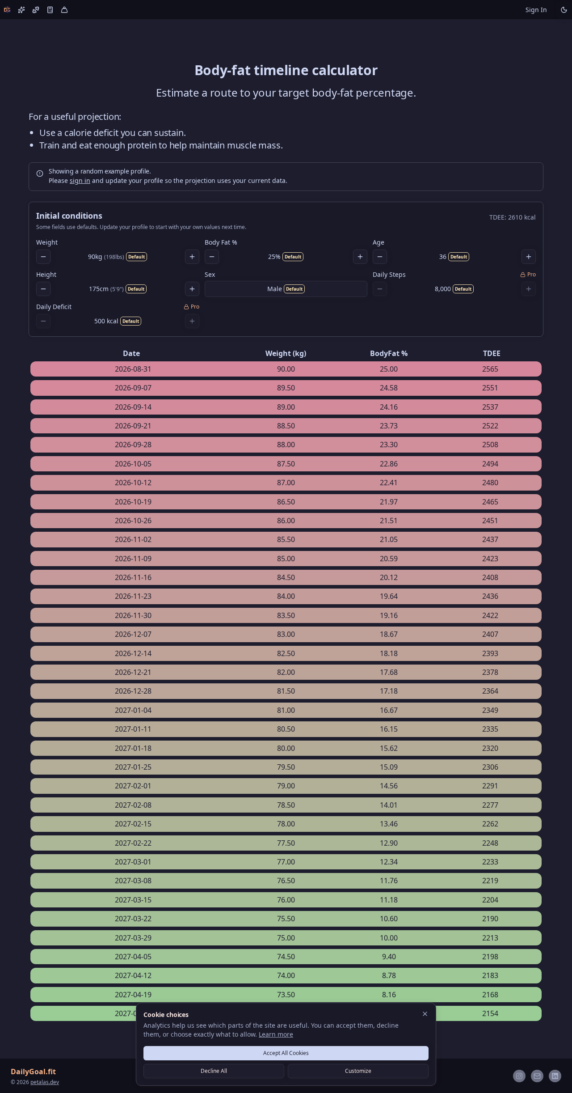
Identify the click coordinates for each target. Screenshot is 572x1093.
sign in (80, 180)
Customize (358, 1071)
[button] (117, 256)
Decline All (214, 1071)
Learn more (276, 1034)
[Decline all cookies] (425, 1013)
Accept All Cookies (286, 1053)
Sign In (536, 9)
